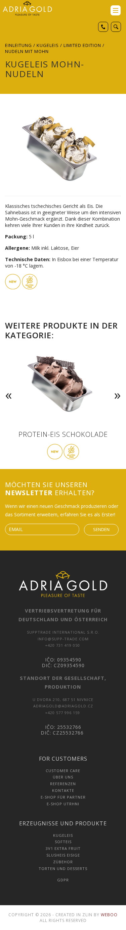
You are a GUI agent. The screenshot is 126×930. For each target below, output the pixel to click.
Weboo (109, 915)
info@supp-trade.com (63, 638)
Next (119, 385)
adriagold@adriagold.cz (63, 705)
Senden (101, 529)
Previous (7, 385)
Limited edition (82, 45)
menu (115, 10)
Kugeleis (48, 45)
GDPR (63, 879)
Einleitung (18, 45)
